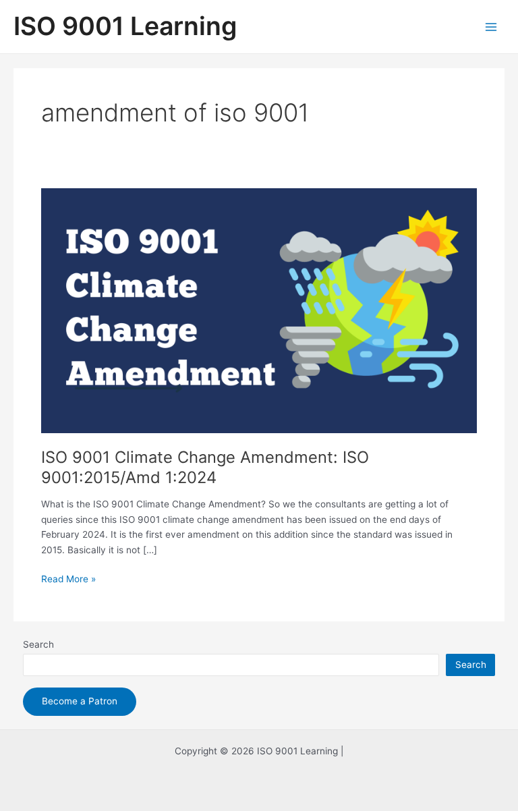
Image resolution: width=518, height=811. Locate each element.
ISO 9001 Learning (125, 26)
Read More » (68, 580)
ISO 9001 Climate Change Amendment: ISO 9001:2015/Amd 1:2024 (205, 467)
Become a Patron (79, 701)
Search (38, 644)
